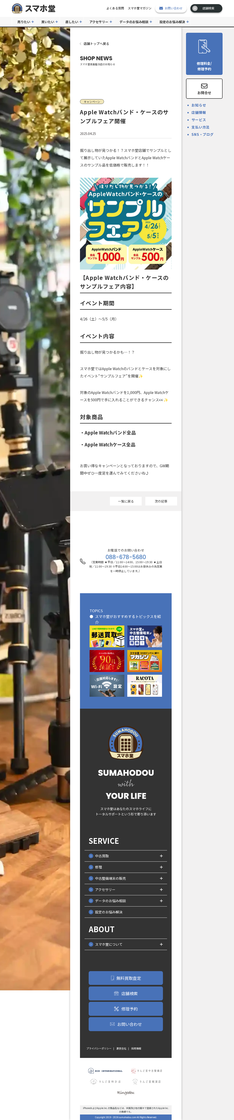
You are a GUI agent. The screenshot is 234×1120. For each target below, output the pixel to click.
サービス (198, 119)
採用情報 (136, 1048)
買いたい (47, 21)
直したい (71, 21)
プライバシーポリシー (99, 1048)
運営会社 (121, 1048)
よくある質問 (115, 8)
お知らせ (198, 105)
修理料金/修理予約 (204, 66)
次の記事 (161, 501)
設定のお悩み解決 (172, 21)
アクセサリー (98, 21)
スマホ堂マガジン (140, 8)
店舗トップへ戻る (96, 43)
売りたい (23, 21)
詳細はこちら (107, 636)
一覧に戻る (126, 501)
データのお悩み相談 (134, 21)
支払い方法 (200, 127)
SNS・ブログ (202, 134)
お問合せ (204, 92)
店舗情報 (198, 112)
